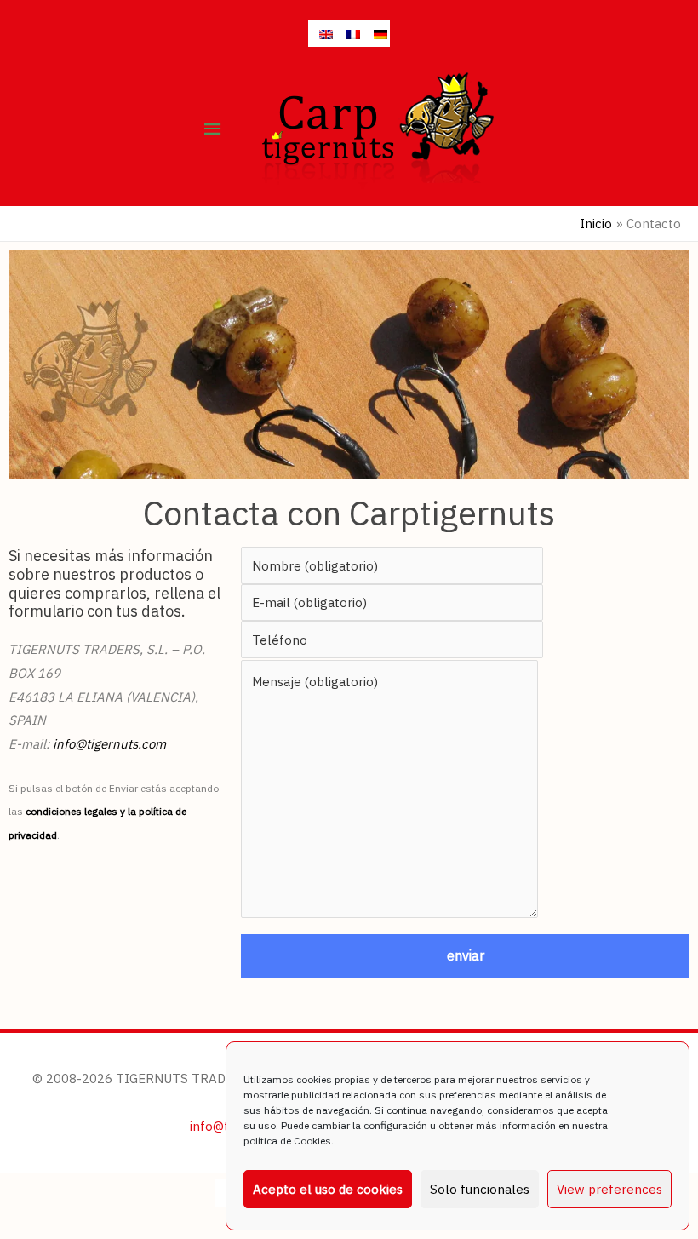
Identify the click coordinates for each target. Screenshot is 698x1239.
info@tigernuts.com (109, 744)
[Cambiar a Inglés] (321, 33)
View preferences (609, 1189)
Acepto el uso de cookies (328, 1189)
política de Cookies (287, 1140)
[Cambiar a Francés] (349, 33)
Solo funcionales (479, 1189)
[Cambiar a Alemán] (376, 33)
